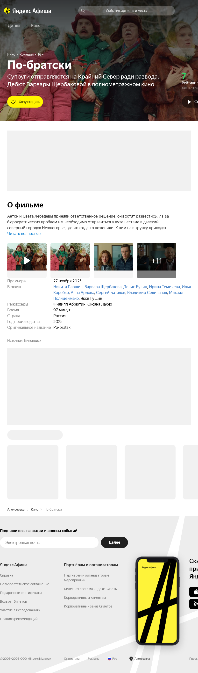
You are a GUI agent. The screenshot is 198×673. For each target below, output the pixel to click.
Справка (6, 502)
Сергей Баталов (110, 292)
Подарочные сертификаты (21, 519)
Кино (34, 436)
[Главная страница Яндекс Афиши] (7, 10)
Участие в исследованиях (20, 537)
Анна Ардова (82, 292)
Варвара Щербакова (103, 287)
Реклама (93, 585)
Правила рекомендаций (18, 546)
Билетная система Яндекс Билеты (91, 516)
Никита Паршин (68, 287)
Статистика (71, 585)
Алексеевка (16, 436)
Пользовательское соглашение (24, 511)
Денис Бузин (135, 287)
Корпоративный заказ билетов (88, 533)
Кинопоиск (32, 341)
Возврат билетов (13, 528)
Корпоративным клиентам (85, 524)
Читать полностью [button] (24, 233)
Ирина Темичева (164, 287)
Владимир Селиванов (147, 292)
